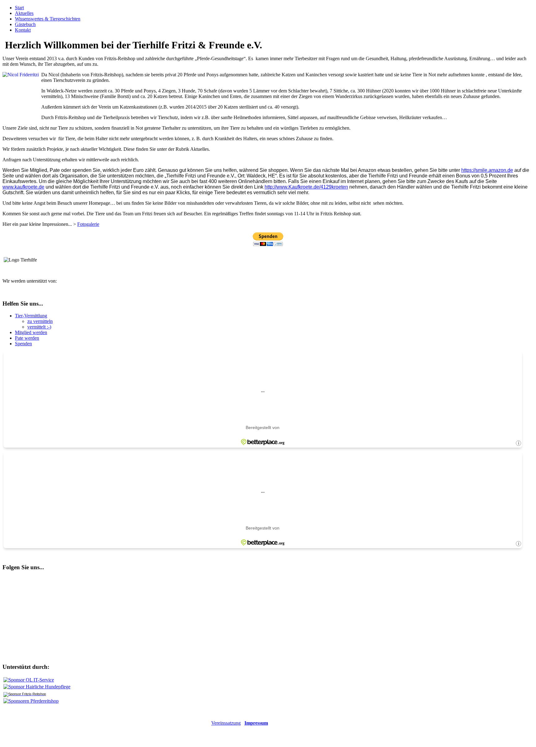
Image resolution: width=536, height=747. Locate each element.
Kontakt (23, 30)
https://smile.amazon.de (487, 170)
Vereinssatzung (226, 723)
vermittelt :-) (39, 326)
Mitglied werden (31, 332)
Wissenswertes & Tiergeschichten (47, 18)
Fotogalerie (88, 224)
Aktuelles (24, 13)
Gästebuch (25, 24)
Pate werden (27, 338)
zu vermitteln (40, 321)
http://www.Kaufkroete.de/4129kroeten (306, 187)
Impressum (256, 723)
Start (19, 7)
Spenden (23, 343)
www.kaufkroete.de (23, 187)
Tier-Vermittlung (31, 315)
